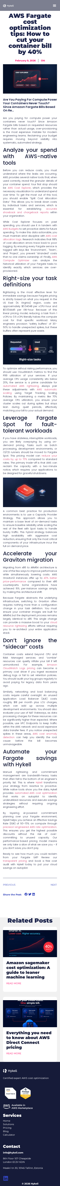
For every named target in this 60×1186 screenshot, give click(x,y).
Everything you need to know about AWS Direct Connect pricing (29, 1040)
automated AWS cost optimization (36, 793)
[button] (54, 5)
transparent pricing (15, 861)
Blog (6, 1131)
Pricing (7, 1127)
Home (6, 1120)
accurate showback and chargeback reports (30, 210)
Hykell (39, 782)
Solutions (8, 1124)
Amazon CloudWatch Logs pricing (30, 666)
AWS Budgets (11, 229)
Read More (13, 983)
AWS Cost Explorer (19, 187)
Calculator (9, 1134)
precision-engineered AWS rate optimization (29, 827)
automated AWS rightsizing (21, 386)
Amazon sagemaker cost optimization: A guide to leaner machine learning (28, 969)
